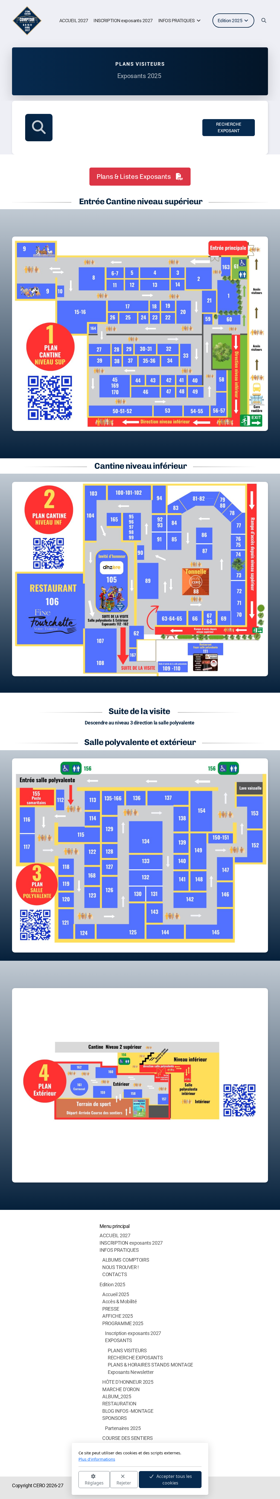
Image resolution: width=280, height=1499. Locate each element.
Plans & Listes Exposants (134, 176)
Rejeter (123, 1483)
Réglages (94, 1483)
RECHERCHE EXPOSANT (228, 127)
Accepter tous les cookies (174, 1479)
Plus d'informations (96, 1459)
